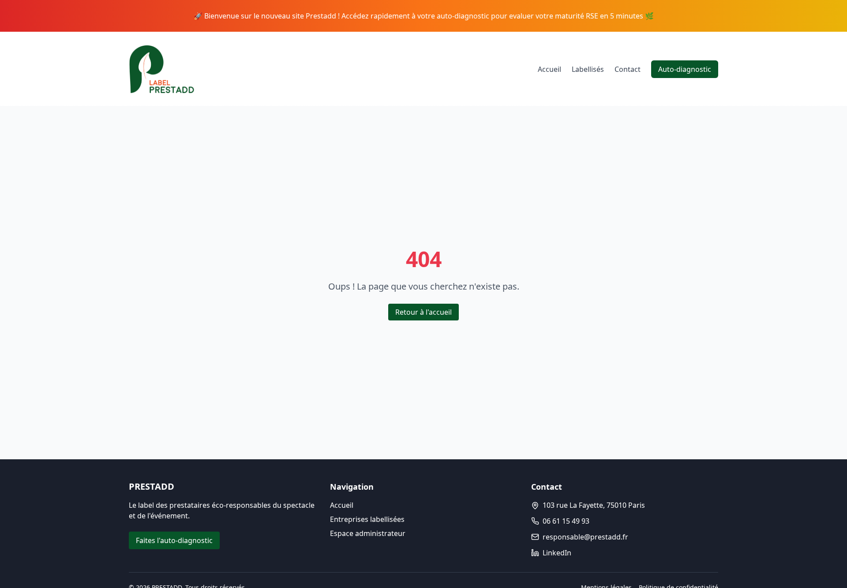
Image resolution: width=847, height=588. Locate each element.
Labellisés (588, 69)
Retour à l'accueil (423, 312)
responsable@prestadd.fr (585, 537)
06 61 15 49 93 (566, 521)
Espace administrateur (367, 533)
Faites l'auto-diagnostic (174, 540)
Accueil (549, 69)
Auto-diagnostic (684, 69)
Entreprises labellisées (367, 519)
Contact (628, 69)
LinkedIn (557, 553)
